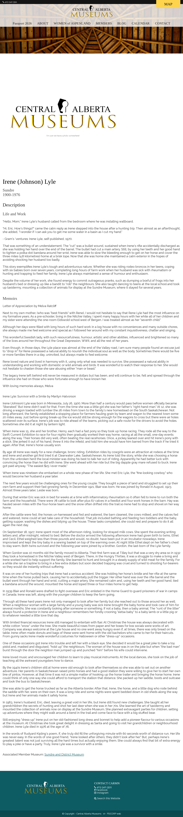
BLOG (121, 23)
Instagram (102, 792)
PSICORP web (114, 813)
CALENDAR (141, 23)
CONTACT (162, 23)
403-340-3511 (104, 787)
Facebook (102, 790)
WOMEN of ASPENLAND (72, 23)
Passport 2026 (22, 23)
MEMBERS (104, 23)
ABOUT (42, 23)
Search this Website (108, 798)
